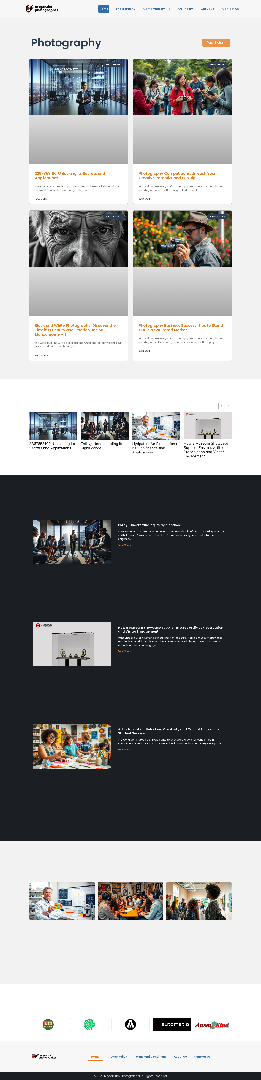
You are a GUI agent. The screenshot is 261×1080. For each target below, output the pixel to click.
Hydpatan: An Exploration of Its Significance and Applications (156, 448)
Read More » (41, 198)
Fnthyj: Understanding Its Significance (102, 446)
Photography (125, 9)
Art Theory (185, 9)
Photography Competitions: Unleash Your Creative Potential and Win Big (177, 175)
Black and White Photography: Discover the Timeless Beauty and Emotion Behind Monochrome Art (75, 330)
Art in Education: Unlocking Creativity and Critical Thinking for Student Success (169, 731)
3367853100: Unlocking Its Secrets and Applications (70, 175)
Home (104, 9)
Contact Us (230, 9)
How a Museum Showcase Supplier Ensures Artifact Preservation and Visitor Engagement (206, 449)
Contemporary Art (156, 9)
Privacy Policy (117, 1057)
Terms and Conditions (150, 1057)
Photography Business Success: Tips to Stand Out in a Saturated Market (181, 328)
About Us (207, 9)
